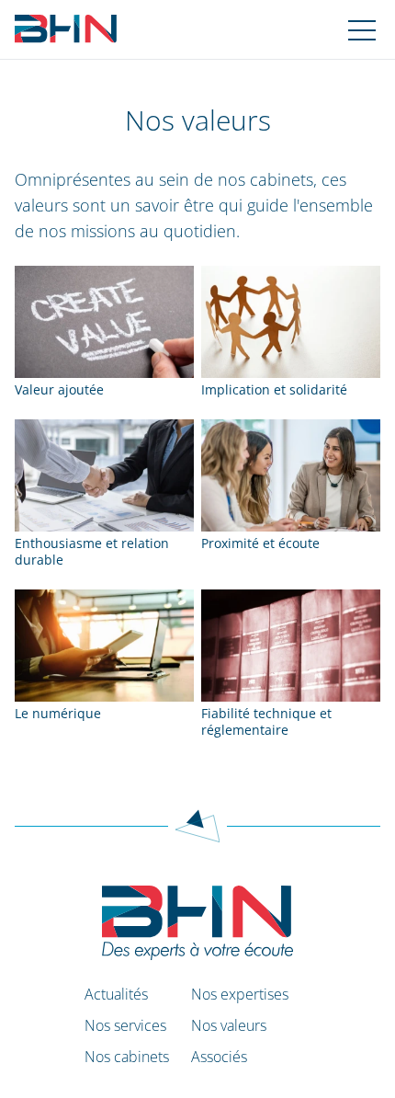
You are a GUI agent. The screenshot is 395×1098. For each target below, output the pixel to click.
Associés (219, 1057)
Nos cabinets (127, 1057)
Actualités (116, 994)
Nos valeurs (228, 1025)
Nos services (125, 1025)
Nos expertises (239, 994)
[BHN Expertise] (66, 29)
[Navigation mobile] (362, 29)
